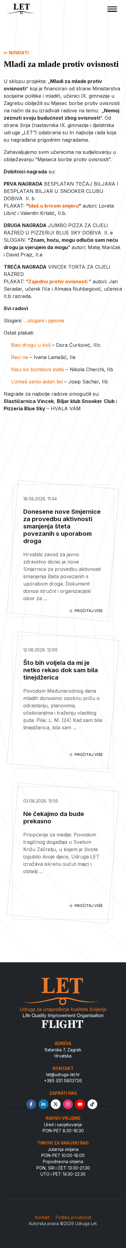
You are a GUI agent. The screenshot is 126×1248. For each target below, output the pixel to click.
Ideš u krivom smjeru (53, 206)
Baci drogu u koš (30, 345)
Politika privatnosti (73, 1217)
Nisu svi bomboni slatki (37, 369)
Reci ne (19, 357)
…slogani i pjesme (44, 320)
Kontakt (42, 1217)
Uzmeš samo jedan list (37, 382)
